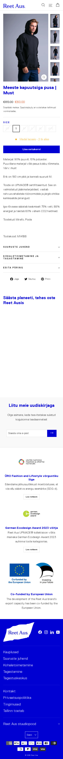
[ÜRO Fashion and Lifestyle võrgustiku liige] (31, 462)
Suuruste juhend (16, 247)
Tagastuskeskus (15, 678)
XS (7, 128)
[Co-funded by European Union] (31, 573)
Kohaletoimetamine (18, 665)
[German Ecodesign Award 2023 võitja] (31, 514)
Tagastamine (12, 672)
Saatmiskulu (26, 107)
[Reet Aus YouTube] (58, 632)
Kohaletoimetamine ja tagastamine (21, 257)
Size (6, 122)
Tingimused (12, 704)
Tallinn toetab (13, 711)
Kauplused (11, 652)
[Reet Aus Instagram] (46, 632)
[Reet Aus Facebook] (40, 632)
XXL (50, 128)
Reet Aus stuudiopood (19, 724)
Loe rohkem (31, 497)
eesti (29, 734)
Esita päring (13, 268)
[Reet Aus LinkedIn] (52, 632)
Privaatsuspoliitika (17, 698)
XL (40, 128)
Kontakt (9, 691)
